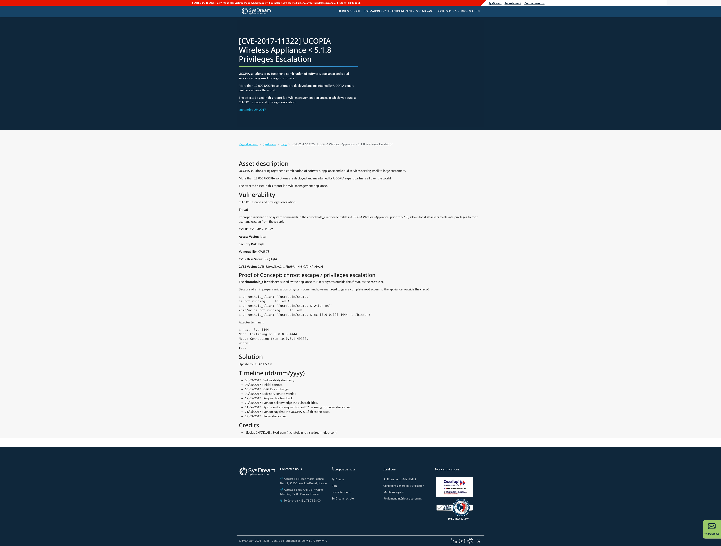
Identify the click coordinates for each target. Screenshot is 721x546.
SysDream (495, 3)
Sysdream (269, 144)
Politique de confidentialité (399, 479)
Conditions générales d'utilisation (403, 486)
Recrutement (513, 3)
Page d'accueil (248, 144)
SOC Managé (424, 11)
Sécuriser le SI (447, 11)
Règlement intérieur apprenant (402, 498)
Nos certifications (447, 469)
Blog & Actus (470, 11)
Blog (284, 144)
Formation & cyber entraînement (388, 11)
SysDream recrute (343, 498)
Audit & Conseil (349, 11)
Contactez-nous (534, 3)
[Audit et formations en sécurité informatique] (256, 11)
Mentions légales (393, 492)
